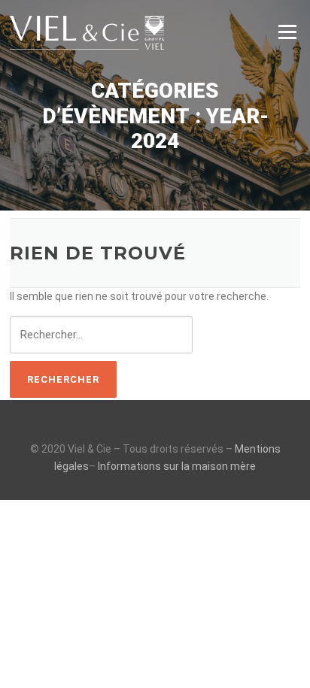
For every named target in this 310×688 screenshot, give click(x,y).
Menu (287, 32)
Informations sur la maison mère (177, 466)
